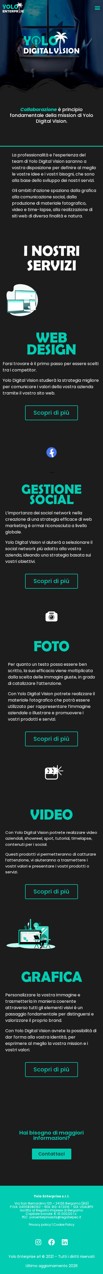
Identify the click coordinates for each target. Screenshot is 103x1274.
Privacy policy (40, 1224)
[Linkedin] (64, 1242)
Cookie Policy (63, 1224)
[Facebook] (51, 1242)
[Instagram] (38, 1242)
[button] (97, 7)
